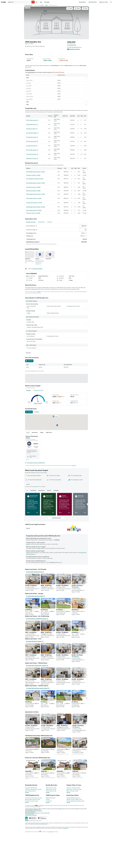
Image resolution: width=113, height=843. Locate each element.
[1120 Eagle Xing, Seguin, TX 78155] (79, 695)
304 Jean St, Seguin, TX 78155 (33, 187)
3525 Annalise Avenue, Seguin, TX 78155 (35, 194)
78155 (46, 5)
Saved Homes (82, 2)
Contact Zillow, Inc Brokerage (31, 815)
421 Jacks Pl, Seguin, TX (31, 145)
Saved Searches (93, 2)
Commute (56, 490)
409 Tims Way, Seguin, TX (32, 133)
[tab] (29, 360)
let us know (66, 828)
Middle (41, 432)
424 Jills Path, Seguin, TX (32, 137)
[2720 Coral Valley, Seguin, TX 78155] (32, 695)
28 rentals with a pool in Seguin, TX (34, 641)
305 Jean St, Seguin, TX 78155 (33, 175)
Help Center (51, 831)
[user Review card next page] (88, 504)
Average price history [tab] (38, 390)
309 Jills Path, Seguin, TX (32, 124)
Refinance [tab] (49, 222)
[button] (33, 2)
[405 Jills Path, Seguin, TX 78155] (48, 765)
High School (49, 432)
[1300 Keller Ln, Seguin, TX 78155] (64, 742)
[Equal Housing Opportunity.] (40, 831)
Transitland (41, 805)
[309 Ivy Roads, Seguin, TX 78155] (79, 765)
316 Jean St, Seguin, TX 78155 (33, 213)
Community (33, 490)
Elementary (35, 432)
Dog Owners (41, 490)
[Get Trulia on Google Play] (42, 818)
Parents (49, 490)
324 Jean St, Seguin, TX (31, 128)
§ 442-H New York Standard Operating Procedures (33, 810)
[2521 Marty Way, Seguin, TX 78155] (48, 742)
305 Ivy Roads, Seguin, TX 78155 (33, 198)
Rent (41, 2)
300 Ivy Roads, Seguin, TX (32, 120)
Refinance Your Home (74, 49)
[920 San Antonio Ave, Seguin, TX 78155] (63, 626)
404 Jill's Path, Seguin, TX (32, 141)
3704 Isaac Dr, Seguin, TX (32, 154)
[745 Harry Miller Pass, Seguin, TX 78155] (32, 579)
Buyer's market (38, 403)
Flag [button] (37, 512)
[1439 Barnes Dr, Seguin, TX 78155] (48, 579)
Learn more (74, 465)
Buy (37, 2)
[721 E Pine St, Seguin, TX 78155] (32, 742)
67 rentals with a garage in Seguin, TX (35, 596)
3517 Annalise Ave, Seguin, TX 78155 (34, 178)
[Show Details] (86, 78)
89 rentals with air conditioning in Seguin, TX (37, 618)
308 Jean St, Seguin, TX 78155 (33, 190)
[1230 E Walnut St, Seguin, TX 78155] (79, 579)
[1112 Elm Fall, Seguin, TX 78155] (79, 603)
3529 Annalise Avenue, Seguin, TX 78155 (35, 206)
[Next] (87, 583)
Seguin (42, 5)
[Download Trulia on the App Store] (33, 818)
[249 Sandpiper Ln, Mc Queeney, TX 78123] (79, 742)
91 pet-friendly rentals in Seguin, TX (35, 571)
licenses (59, 808)
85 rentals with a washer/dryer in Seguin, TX (37, 665)
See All (28, 484)
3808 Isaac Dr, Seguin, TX (32, 158)
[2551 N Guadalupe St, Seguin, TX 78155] (32, 626)
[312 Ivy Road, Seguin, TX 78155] (32, 765)
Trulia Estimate (31, 72)
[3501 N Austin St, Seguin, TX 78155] (63, 579)
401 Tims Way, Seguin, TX (32, 150)
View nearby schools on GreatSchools (36, 462)
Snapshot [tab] (28, 390)
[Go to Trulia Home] (4, 2)
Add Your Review (56, 518)
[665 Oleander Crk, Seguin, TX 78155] (48, 603)
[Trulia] (26, 818)
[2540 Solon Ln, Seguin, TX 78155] (32, 603)
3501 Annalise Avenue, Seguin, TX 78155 (35, 171)
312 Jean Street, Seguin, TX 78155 (34, 202)
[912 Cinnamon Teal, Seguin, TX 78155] (63, 603)
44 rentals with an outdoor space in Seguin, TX (37, 688)
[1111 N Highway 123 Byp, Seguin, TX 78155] (64, 719)
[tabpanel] (56, 234)
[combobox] (21, 2)
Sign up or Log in (103, 2)
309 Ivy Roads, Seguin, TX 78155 (33, 210)
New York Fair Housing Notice (30, 811)
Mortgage (46, 2)
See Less (29, 352)
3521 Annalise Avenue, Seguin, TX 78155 (35, 183)
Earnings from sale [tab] (31, 222)
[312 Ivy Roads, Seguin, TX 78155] (64, 765)
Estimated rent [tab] (41, 222)
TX (38, 5)
